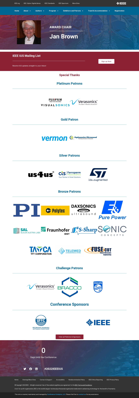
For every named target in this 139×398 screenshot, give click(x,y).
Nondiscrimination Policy (77, 380)
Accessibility (60, 380)
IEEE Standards (50, 3)
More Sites (76, 3)
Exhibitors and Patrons (72, 11)
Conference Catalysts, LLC (56, 394)
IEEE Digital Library (32, 3)
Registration (119, 11)
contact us (82, 394)
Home (17, 11)
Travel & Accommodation (97, 11)
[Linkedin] (36, 369)
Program (52, 11)
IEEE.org (17, 3)
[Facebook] (30, 369)
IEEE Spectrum (63, 3)
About (26, 11)
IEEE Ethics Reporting (96, 380)
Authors (39, 11)
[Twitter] (24, 369)
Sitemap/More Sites (29, 380)
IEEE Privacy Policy (113, 380)
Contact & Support (46, 380)
